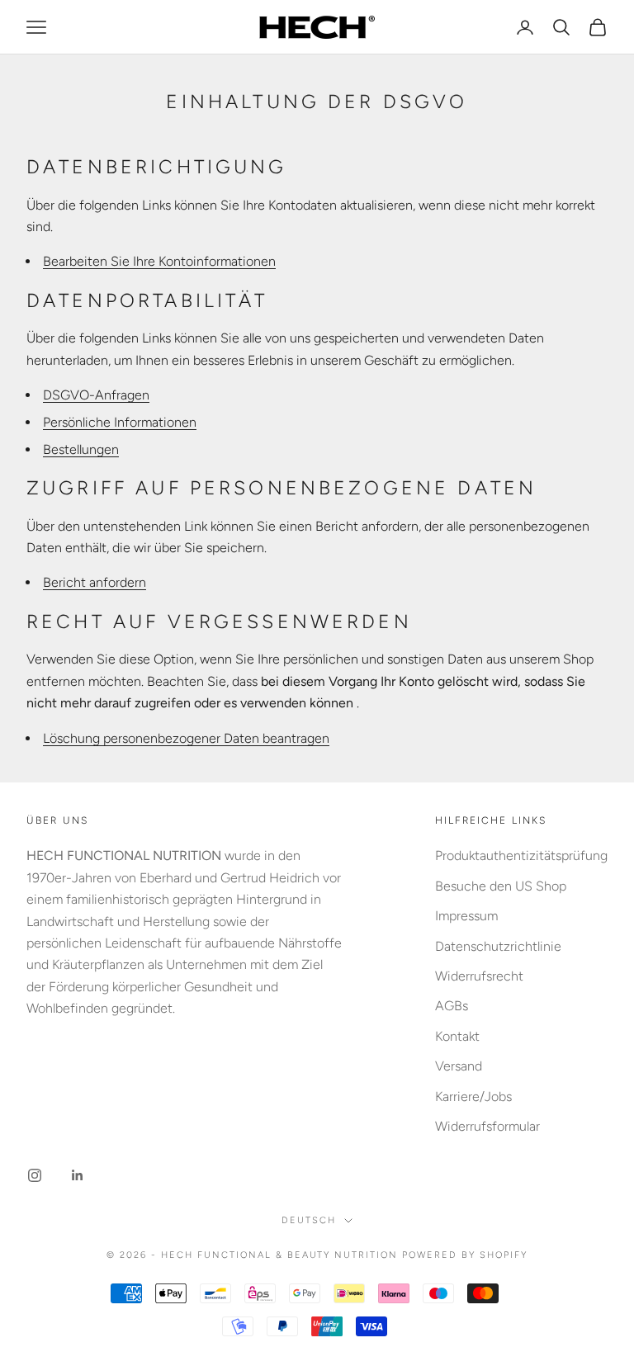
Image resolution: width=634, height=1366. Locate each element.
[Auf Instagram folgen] (34, 1175)
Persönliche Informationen (119, 422)
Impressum (466, 916)
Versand (458, 1066)
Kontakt (457, 1036)
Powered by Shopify (465, 1255)
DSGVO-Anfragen (96, 395)
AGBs (451, 1006)
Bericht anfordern (94, 582)
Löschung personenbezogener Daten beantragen (186, 738)
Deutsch (309, 1220)
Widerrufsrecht (479, 976)
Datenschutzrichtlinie (498, 946)
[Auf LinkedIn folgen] (77, 1175)
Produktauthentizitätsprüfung (521, 855)
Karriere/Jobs (473, 1096)
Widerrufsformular (487, 1126)
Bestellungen (81, 449)
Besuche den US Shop (500, 886)
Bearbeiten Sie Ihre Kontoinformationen (159, 261)
